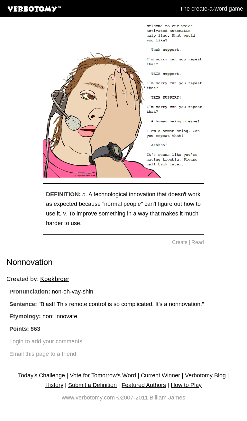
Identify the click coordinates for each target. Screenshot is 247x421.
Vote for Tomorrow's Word (103, 375)
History (54, 385)
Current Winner (160, 375)
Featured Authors (144, 385)
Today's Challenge (41, 375)
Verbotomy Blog (205, 375)
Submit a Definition (92, 385)
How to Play (186, 385)
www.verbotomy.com (88, 397)
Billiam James (167, 397)
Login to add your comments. (46, 341)
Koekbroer (54, 278)
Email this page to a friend (42, 354)
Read (197, 242)
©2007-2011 (132, 397)
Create (180, 242)
